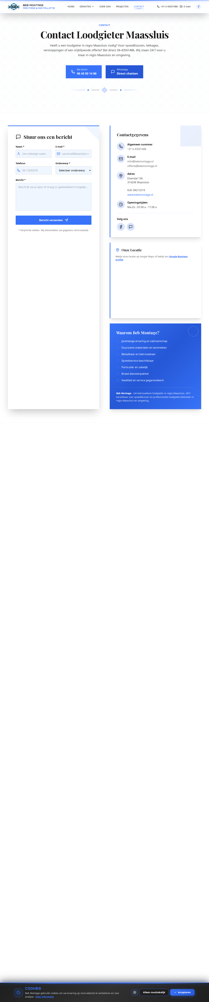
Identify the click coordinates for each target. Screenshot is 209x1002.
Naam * (20, 146)
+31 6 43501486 (136, 149)
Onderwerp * (63, 163)
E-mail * (60, 146)
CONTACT (139, 6)
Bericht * (21, 179)
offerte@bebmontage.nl (142, 166)
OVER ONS (105, 6)
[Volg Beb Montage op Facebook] (198, 6)
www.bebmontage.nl (140, 194)
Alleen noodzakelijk (154, 992)
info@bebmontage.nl (140, 161)
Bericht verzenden (51, 220)
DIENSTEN (85, 6)
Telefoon (20, 163)
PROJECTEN (122, 6)
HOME (71, 6)
